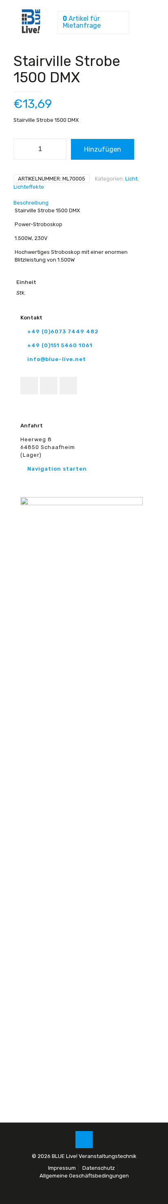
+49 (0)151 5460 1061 (60, 345)
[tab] (84, 203)
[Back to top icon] (84, 1139)
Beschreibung (31, 203)
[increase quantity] (57, 149)
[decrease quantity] (22, 149)
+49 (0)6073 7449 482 (63, 331)
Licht (131, 179)
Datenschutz (98, 1168)
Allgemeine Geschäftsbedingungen (84, 1176)
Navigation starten (57, 469)
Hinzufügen (102, 149)
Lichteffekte (28, 187)
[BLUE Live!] (31, 32)
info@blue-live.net (56, 359)
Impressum (62, 1168)
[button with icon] (29, 385)
